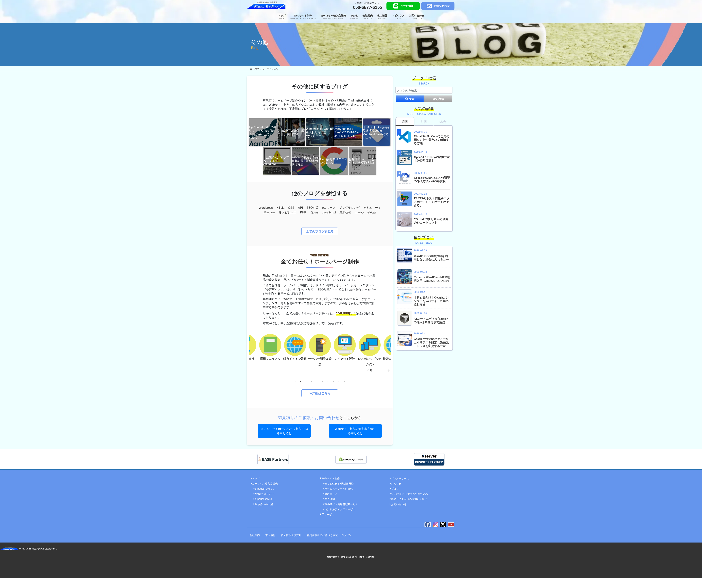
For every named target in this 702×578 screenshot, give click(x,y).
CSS (291, 207)
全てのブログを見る (320, 231)
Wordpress (266, 207)
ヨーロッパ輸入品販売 (265, 483)
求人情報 (270, 535)
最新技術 (345, 212)
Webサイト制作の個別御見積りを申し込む (355, 431)
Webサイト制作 (331, 478)
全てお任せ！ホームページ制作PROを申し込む (284, 431)
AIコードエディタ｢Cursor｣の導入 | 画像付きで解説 (431, 320)
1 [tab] (295, 381)
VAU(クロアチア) (265, 494)
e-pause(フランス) (266, 488)
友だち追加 (407, 5)
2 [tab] (300, 381)
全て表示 (438, 99)
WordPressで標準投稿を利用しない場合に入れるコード (431, 259)
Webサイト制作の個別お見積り (409, 499)
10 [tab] (344, 381)
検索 (411, 99)
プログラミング (349, 207)
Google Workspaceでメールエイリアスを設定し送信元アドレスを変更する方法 (431, 342)
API (300, 207)
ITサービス (328, 514)
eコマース (328, 207)
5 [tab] (317, 381)
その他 (371, 212)
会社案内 (255, 535)
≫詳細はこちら (320, 393)
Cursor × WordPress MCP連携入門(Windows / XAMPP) (432, 279)
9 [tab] (339, 381)
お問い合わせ (442, 5)
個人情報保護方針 (291, 535)
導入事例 (329, 499)
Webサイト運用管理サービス (341, 504)
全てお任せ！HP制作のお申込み (409, 494)
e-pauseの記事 (263, 499)
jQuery (314, 212)
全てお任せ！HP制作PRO (339, 483)
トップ (256, 478)
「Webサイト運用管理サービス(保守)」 (306, 299)
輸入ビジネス (287, 212)
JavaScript (329, 212)
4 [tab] (311, 381)
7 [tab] (328, 381)
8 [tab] (333, 381)
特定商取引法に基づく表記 (322, 535)
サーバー (269, 212)
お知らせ (396, 483)
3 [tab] (306, 381)
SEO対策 (312, 207)
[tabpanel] (319, 349)
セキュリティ (372, 207)
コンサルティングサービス (339, 509)
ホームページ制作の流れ (338, 488)
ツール (359, 212)
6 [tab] (322, 381)
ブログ (395, 488)
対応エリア (330, 494)
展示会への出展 (264, 504)
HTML (280, 207)
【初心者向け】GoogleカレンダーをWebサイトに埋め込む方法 (431, 301)
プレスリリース (400, 478)
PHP (303, 212)
